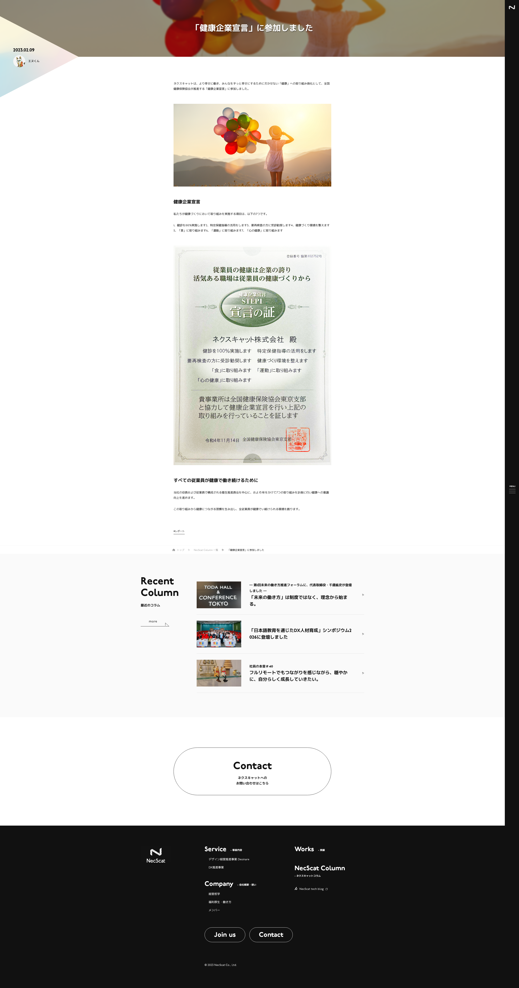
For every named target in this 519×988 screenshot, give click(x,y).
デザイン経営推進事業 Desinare (229, 859)
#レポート (179, 531)
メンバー (214, 910)
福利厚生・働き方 (220, 902)
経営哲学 (214, 894)
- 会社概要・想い (230, 884)
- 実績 (310, 849)
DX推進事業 (216, 867)
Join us (225, 935)
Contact (271, 935)
